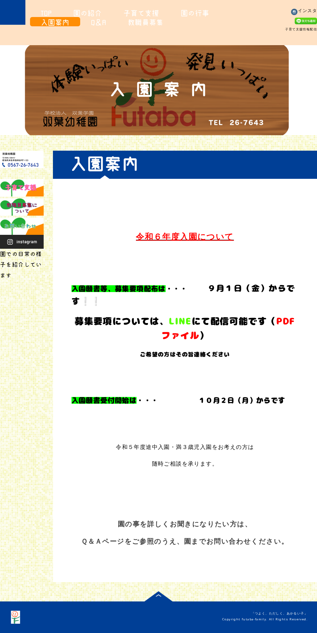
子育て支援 (141, 13)
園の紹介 (87, 13)
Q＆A (98, 22)
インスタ (307, 10)
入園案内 (55, 22)
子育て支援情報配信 (301, 29)
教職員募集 (145, 22)
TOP (46, 13)
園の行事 (195, 13)
